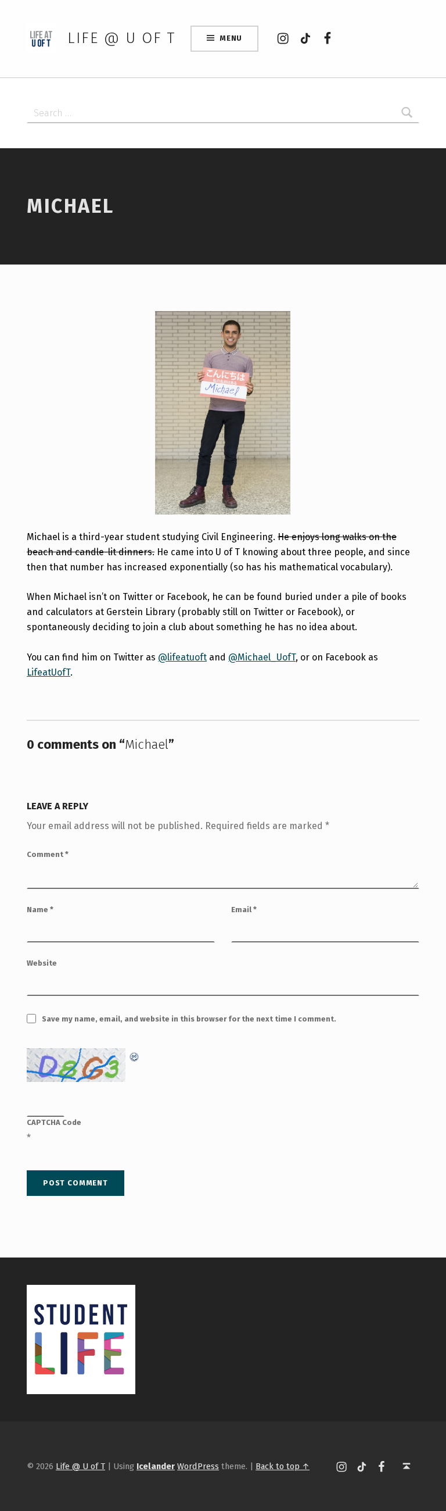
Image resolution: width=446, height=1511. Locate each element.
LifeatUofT (48, 672)
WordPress (198, 1466)
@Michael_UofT (262, 657)
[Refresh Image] (134, 1055)
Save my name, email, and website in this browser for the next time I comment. (189, 1019)
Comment (48, 854)
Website (42, 963)
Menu (231, 38)
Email (244, 909)
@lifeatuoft (182, 657)
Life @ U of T (121, 38)
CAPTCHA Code (54, 1122)
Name (40, 909)
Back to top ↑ (283, 1466)
